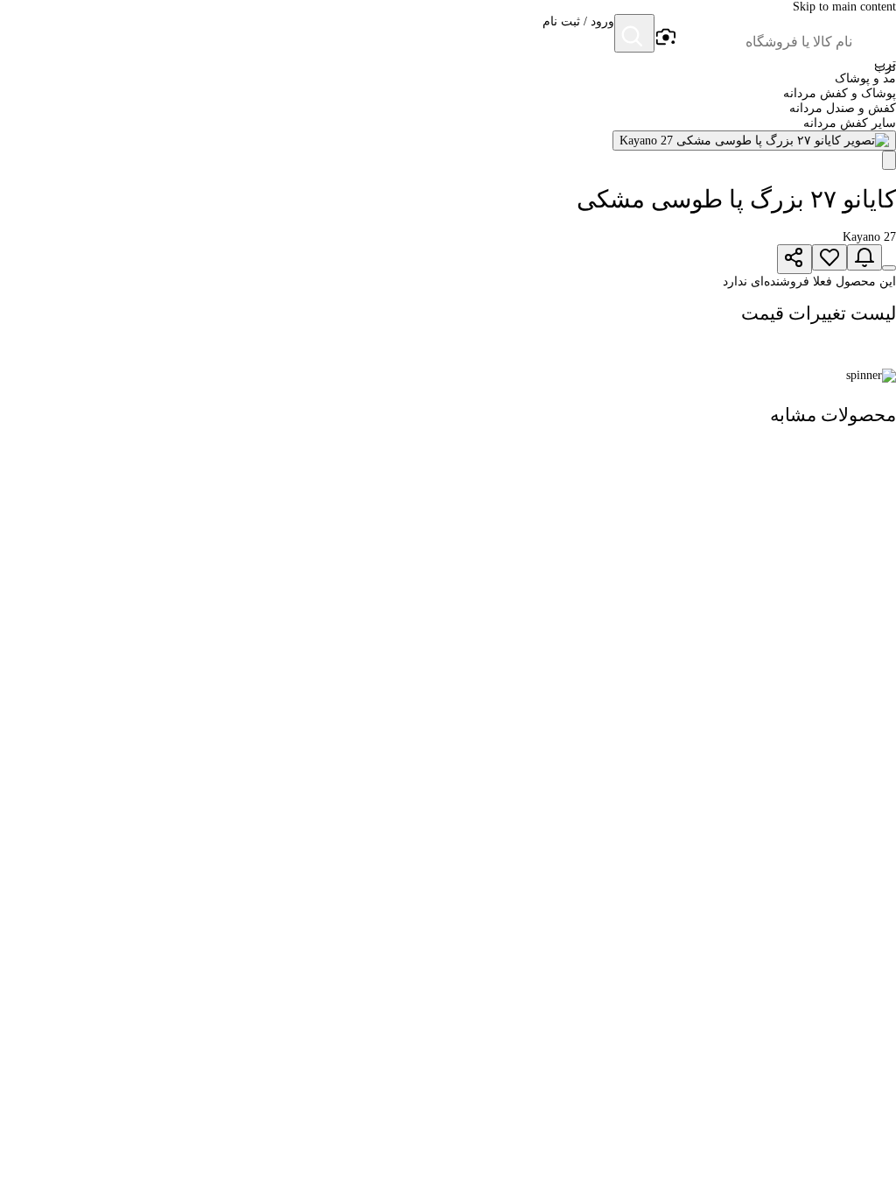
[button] (578, 35)
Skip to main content (844, 6)
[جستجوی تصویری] (665, 37)
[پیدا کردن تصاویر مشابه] (889, 160)
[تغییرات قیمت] (864, 257)
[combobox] (765, 42)
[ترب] (875, 35)
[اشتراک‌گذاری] (794, 259)
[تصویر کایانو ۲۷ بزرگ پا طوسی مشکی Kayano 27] (754, 140)
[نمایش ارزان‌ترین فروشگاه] (889, 268)
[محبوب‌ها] (829, 257)
